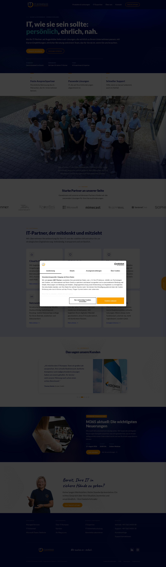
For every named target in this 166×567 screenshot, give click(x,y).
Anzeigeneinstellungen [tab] (94, 271)
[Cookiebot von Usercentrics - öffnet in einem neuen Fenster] (115, 264)
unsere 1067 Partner (55, 280)
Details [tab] (72, 271)
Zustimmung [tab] (50, 271)
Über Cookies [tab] (115, 271)
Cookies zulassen (110, 301)
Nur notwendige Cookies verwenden (82, 300)
